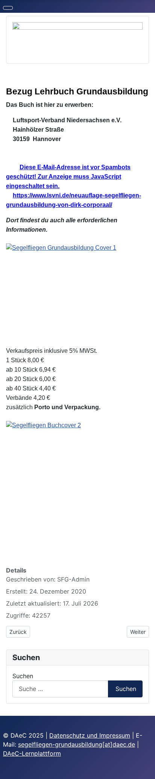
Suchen (22, 676)
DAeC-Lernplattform (32, 753)
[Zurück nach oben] (145, 769)
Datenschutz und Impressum (89, 735)
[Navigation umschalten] (8, 8)
